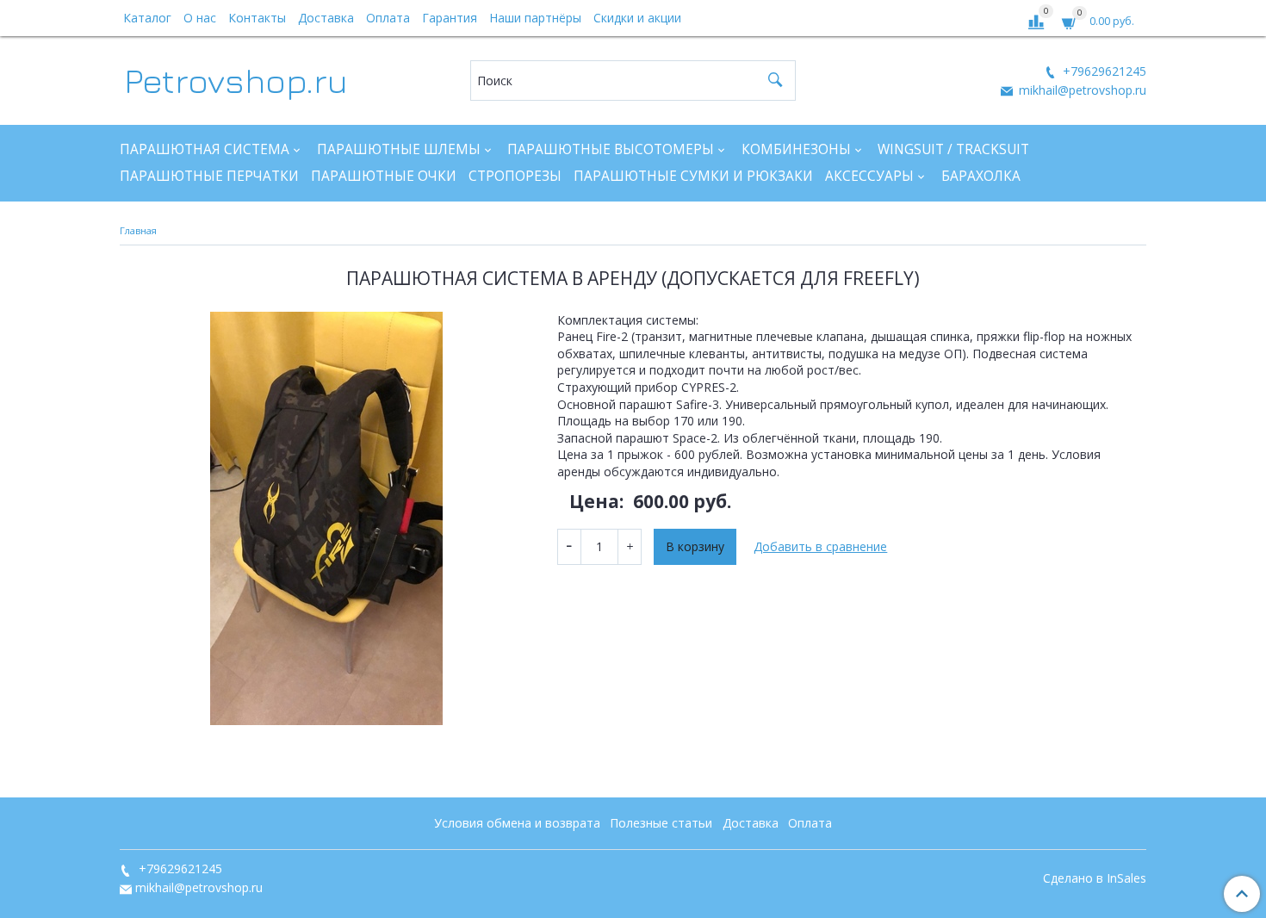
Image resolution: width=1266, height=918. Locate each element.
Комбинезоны (796, 149)
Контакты (257, 17)
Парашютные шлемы (399, 149)
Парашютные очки (383, 176)
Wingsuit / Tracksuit (953, 149)
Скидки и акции (637, 17)
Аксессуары (869, 176)
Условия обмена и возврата (517, 823)
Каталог (147, 17)
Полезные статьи (661, 823)
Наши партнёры (535, 17)
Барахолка (981, 176)
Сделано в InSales (1094, 878)
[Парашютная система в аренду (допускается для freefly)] (326, 518)
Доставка (326, 17)
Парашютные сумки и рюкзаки (693, 176)
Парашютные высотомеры (610, 149)
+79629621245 (1102, 71)
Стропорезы (515, 176)
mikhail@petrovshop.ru (1080, 90)
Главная (138, 230)
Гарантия (449, 17)
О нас (199, 17)
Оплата (388, 17)
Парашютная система (204, 149)
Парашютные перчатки (209, 176)
